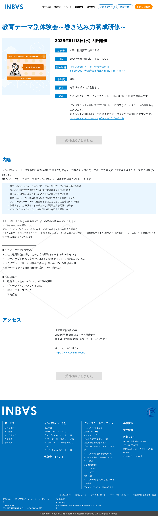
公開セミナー (106, 6)
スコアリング (10, 435)
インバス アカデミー (131, 445)
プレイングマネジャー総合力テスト (98, 487)
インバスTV (89, 472)
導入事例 (48, 428)
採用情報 (91, 6)
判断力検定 (88, 476)
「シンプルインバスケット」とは (58, 435)
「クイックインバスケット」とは (58, 450)
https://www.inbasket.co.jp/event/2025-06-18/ (97, 118)
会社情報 (79, 6)
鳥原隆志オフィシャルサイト (135, 449)
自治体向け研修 (90, 465)
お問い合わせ (143, 6)
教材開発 (8, 431)
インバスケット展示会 (93, 428)
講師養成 (8, 442)
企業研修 (8, 439)
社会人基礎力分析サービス (95, 442)
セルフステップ (90, 435)
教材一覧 (124, 6)
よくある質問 (65, 495)
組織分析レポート (91, 431)
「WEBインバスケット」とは (56, 431)
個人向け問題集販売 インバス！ (136, 441)
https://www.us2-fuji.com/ (70, 352)
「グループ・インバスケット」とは (59, 439)
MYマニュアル (90, 468)
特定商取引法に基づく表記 (144, 495)
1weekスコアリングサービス (96, 439)
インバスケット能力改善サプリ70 (98, 454)
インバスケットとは (55, 423)
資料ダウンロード (98, 495)
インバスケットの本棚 (132, 456)
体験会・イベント (63, 6)
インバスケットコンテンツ (98, 423)
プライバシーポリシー (119, 495)
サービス (46, 6)
